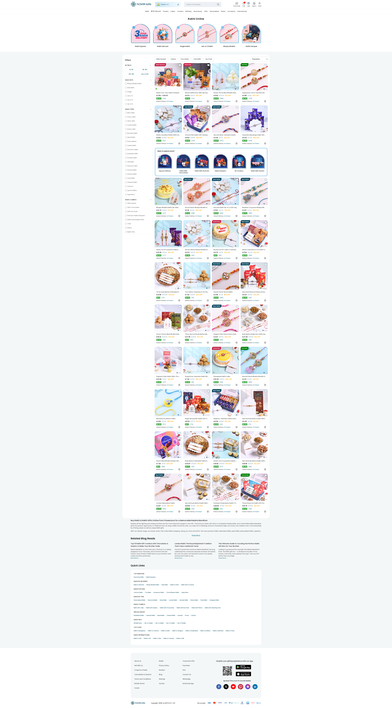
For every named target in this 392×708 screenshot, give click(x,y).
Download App (188, 683)
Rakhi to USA (137, 638)
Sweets (173, 59)
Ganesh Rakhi (150, 615)
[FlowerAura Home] (141, 4)
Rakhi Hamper (161, 59)
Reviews (162, 670)
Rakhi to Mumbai (218, 631)
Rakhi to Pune (230, 631)
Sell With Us (138, 665)
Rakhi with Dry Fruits (183, 608)
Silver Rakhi (163, 600)
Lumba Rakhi (173, 600)
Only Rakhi (197, 59)
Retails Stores (139, 683)
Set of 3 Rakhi (159, 623)
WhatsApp (186, 679)
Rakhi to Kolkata (205, 631)
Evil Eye (193, 615)
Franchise (186, 665)
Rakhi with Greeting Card (212, 608)
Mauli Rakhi (161, 615)
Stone (187, 615)
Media (161, 661)
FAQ (184, 670)
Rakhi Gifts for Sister (187, 585)
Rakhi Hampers (151, 577)
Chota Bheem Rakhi (172, 592)
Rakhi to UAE (180, 638)
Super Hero (185, 592)
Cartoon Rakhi (138, 592)
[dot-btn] (178, 131)
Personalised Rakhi (139, 600)
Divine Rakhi (194, 600)
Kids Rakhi (165, 585)
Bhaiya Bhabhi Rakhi (153, 585)
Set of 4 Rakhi (170, 623)
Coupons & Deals (140, 670)
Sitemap (162, 679)
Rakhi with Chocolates (167, 608)
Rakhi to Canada (169, 638)
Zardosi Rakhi (171, 615)
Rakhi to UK (147, 638)
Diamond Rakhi (152, 600)
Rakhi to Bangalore (139, 631)
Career (137, 688)
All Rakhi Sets (138, 623)
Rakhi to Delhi (165, 631)
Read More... (135, 558)
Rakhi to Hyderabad (192, 631)
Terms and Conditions (142, 679)
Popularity (256, 59)
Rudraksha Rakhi (139, 615)
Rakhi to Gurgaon (177, 631)
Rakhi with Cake (139, 608)
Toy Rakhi (148, 592)
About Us (137, 661)
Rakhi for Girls (174, 585)
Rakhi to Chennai (153, 631)
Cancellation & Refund (142, 674)
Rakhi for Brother (139, 585)
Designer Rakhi (214, 600)
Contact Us (187, 674)
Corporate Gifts (189, 661)
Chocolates (185, 59)
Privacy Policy (164, 665)
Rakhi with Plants (197, 608)
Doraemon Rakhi (159, 592)
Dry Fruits (209, 59)
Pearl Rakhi (204, 600)
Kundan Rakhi (184, 600)
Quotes (161, 683)
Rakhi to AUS (157, 638)
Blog (160, 674)
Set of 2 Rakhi (148, 623)
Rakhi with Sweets (152, 608)
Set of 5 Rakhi (181, 623)
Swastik (180, 615)
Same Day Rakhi (139, 577)
